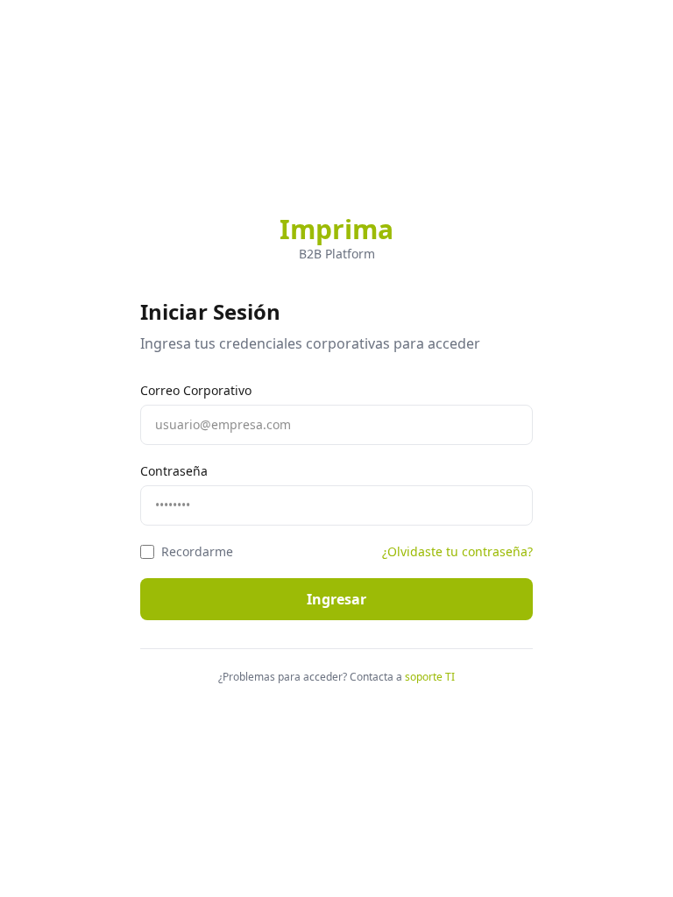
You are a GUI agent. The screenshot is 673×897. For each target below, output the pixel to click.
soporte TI (430, 677)
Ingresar (336, 599)
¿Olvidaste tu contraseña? (457, 551)
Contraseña (174, 471)
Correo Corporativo (195, 390)
